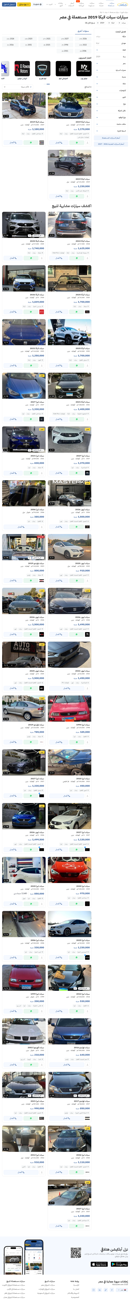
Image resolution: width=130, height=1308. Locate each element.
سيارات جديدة (101, 4)
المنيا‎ (39, 1059)
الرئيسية (76, 1285)
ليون (61, 521)
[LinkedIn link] (100, 1290)
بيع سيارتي (23, 4)
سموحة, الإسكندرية (82, 253)
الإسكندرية (84, 683)
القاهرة (39, 521)
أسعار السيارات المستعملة (111, 138)
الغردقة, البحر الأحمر (81, 191)
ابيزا (23, 414)
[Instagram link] (94, 1290)
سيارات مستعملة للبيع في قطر (14, 1293)
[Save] (51, 96)
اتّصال (57, 142)
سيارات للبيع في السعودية (46, 1293)
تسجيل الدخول (9, 4)
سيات (66, 134)
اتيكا (61, 134)
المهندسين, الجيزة (82, 952)
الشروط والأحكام (73, 1293)
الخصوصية (75, 1297)
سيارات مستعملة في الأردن (16, 1289)
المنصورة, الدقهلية (82, 414)
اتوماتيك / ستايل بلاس (83, 137)
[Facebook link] (112, 1290)
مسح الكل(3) (90, 23)
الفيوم (39, 360)
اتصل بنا (76, 1289)
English (36, 4)
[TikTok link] (106, 1290)
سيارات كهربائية (80, 4)
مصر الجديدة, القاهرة (81, 1059)
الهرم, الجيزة (38, 952)
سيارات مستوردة (91, 4)
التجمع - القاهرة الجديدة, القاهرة (78, 134)
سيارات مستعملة (111, 4)
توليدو (28, 575)
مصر (122, 1290)
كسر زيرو (19, 1006)
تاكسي (23, 1167)
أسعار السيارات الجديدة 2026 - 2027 (111, 144)
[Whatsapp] (76, 142)
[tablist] (46, 31)
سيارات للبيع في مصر (48, 1285)
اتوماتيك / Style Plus (58, 253)
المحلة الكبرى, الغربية (81, 1113)
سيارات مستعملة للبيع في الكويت (13, 1285)
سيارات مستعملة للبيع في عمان (14, 1297)
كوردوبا (29, 1059)
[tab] (83, 31)
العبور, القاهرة (83, 790)
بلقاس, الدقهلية (37, 1006)
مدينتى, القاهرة (83, 360)
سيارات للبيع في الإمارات (47, 1289)
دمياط (39, 253)
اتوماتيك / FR (65, 683)
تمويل (24, 898)
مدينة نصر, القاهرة (36, 134)
